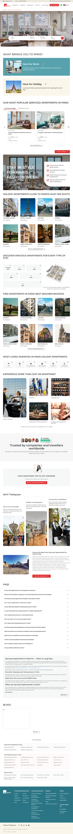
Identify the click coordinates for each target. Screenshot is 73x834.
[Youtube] (29, 825)
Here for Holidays (61, 151)
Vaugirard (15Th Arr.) (9, 762)
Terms (4, 831)
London (16, 793)
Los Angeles (26, 798)
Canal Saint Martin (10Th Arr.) (28, 765)
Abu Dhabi (25, 802)
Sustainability (63, 800)
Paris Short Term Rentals (43, 775)
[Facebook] (19, 825)
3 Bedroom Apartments (59, 747)
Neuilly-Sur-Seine (25, 762)
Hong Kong (17, 800)
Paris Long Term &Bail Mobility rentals (9, 778)
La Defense (40, 765)
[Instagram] (24, 825)
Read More (63, 694)
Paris (15, 802)
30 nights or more (23, 108)
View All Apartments (35, 145)
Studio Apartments (9, 747)
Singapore (17, 798)
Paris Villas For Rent (59, 775)
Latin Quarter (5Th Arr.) (43, 762)
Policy (9, 831)
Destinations (15, 5)
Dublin (16, 795)
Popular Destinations (51, 793)
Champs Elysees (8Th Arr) (10, 757)
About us (37, 5)
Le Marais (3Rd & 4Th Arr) (27, 757)
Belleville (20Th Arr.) (9, 767)
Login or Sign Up (54, 5)
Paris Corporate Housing (27, 777)
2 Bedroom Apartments (43, 747)
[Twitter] (21, 825)
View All (35, 731)
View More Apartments (41, 576)
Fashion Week (57, 765)
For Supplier (63, 809)
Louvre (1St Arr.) (57, 760)
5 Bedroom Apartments (27, 749)
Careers (62, 795)
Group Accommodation (37, 810)
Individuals (22, 5)
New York (25, 795)
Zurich (24, 793)
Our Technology (45, 5)
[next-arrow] (68, 127)
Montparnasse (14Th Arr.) (10, 765)
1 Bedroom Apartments (26, 747)
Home (4, 9)
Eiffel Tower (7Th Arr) (59, 757)
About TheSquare (64, 793)
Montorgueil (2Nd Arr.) (42, 760)
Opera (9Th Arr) (24, 760)
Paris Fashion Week (42, 777)
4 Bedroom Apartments (10, 749)
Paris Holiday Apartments (27, 775)
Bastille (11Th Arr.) (58, 762)
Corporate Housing (36, 793)
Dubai (24, 800)
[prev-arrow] (4, 127)
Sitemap (14, 831)
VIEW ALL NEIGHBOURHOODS (35, 249)
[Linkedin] (26, 825)
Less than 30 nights (10, 108)
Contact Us (62, 798)
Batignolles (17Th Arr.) (9, 760)
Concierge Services (50, 799)
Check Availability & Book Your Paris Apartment (27, 667)
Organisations (30, 5)
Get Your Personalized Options (35, 482)
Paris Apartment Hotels (10, 775)
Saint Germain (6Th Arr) (43, 757)
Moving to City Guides (51, 804)
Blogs (47, 801)
